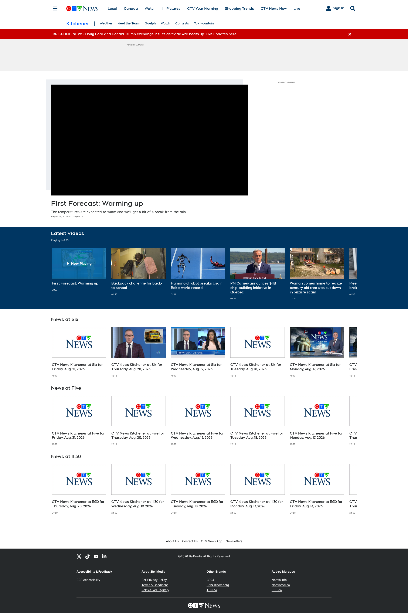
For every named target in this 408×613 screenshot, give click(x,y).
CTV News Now (274, 9)
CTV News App (211, 541)
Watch (150, 9)
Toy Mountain (204, 23)
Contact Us (190, 541)
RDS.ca (277, 590)
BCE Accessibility (88, 580)
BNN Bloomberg (218, 585)
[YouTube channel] (96, 556)
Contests (182, 23)
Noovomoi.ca (281, 585)
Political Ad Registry (155, 590)
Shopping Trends (239, 9)
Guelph (150, 23)
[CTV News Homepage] (82, 8)
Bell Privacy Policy (154, 580)
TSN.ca (212, 590)
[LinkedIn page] (104, 556)
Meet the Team (129, 23)
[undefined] (79, 269)
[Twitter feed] (79, 556)
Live (296, 9)
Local (112, 9)
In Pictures (171, 9)
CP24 (210, 580)
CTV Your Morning (202, 9)
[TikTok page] (87, 556)
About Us (172, 541)
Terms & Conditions (155, 585)
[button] (348, 274)
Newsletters (234, 541)
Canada (131, 9)
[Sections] (55, 8)
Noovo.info (279, 580)
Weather (106, 23)
